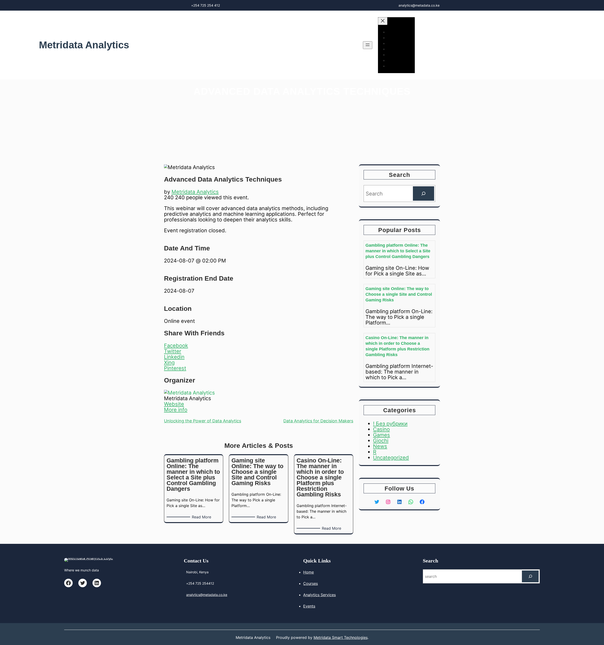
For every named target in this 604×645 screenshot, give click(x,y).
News (380, 446)
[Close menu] (382, 21)
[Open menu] (367, 45)
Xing (169, 362)
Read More (202, 517)
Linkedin (174, 357)
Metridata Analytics (84, 44)
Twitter (172, 351)
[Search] (423, 193)
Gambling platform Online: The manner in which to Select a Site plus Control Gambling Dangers (397, 251)
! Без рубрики (390, 423)
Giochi (380, 440)
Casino (381, 429)
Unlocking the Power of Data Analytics (202, 420)
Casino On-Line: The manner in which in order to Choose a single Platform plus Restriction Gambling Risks (397, 346)
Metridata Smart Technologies (341, 637)
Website (174, 404)
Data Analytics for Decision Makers (318, 420)
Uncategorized (391, 457)
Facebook (176, 345)
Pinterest (175, 368)
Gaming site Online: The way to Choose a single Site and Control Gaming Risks (398, 294)
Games (381, 435)
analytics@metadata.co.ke (206, 595)
